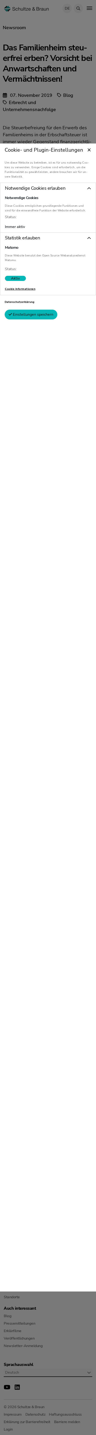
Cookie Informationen (20, 289)
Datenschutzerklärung (19, 302)
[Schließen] (89, 150)
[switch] (15, 278)
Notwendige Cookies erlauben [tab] (35, 188)
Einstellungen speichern (32, 314)
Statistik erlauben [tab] (22, 238)
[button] (48, 188)
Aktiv (15, 278)
